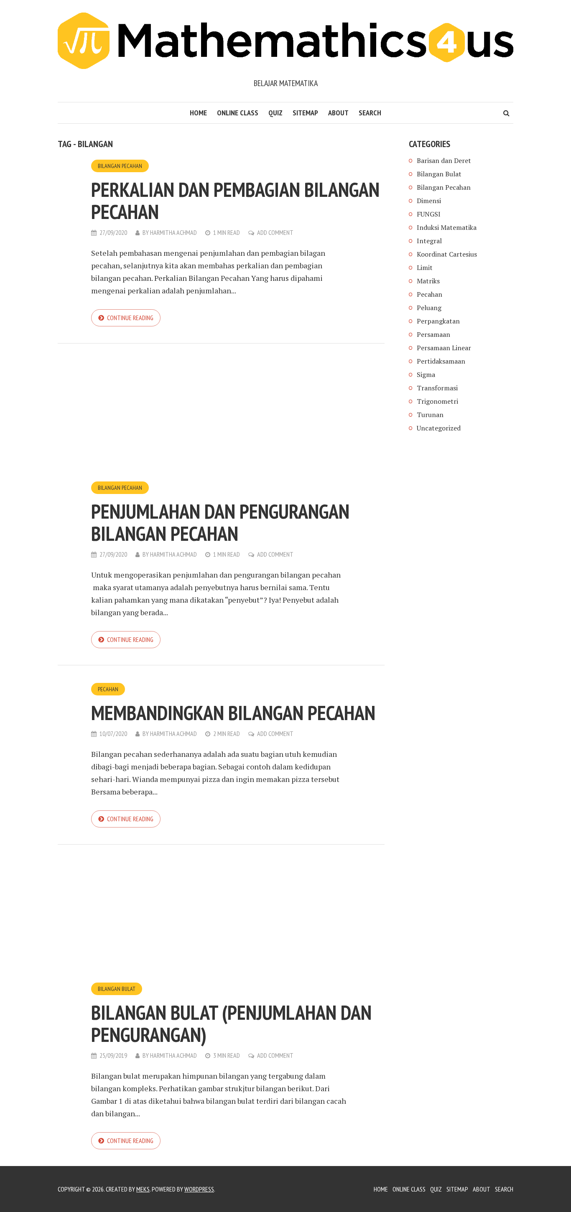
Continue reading (130, 317)
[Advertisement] (221, 418)
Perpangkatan (438, 321)
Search (370, 112)
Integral (429, 240)
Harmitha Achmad (173, 232)
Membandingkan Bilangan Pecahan (233, 713)
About (338, 112)
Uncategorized (439, 428)
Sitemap (305, 112)
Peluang (429, 307)
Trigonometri (437, 401)
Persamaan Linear (444, 347)
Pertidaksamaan (441, 361)
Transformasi (437, 387)
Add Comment (275, 232)
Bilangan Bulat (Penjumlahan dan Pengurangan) (231, 1023)
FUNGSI (429, 214)
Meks (143, 1189)
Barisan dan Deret (444, 160)
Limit (425, 267)
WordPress (199, 1189)
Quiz (275, 112)
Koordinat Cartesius (447, 254)
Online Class (237, 112)
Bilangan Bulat (116, 989)
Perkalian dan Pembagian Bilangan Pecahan (235, 200)
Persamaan (433, 334)
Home (198, 112)
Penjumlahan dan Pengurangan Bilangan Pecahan (220, 522)
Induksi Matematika (447, 227)
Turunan (430, 414)
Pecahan (108, 689)
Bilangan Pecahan (120, 166)
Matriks (428, 280)
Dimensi (429, 200)
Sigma (426, 374)
